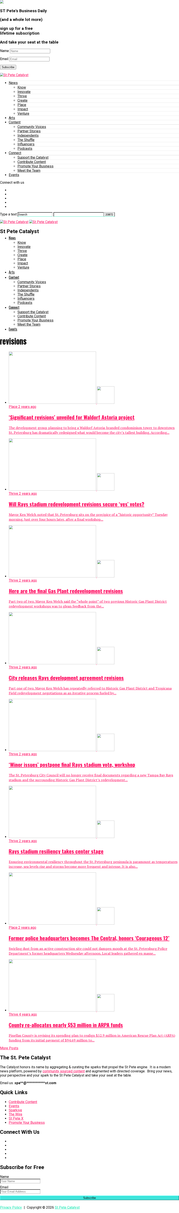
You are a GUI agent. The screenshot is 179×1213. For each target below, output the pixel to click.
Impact (22, 109)
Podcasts (24, 148)
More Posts (9, 1048)
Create (22, 100)
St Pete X (16, 1118)
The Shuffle (25, 140)
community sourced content (64, 1071)
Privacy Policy (11, 1207)
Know (21, 87)
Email (4, 59)
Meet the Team (28, 170)
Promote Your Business (35, 166)
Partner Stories (29, 131)
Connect (15, 153)
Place (21, 105)
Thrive (22, 96)
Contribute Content (31, 162)
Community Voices (31, 127)
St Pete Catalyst (67, 1207)
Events (14, 175)
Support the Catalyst (32, 157)
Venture (23, 113)
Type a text (8, 214)
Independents (28, 135)
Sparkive (15, 1110)
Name (4, 51)
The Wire (15, 1114)
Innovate (24, 92)
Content (15, 122)
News (13, 83)
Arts (12, 118)
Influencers (25, 144)
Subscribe (8, 67)
